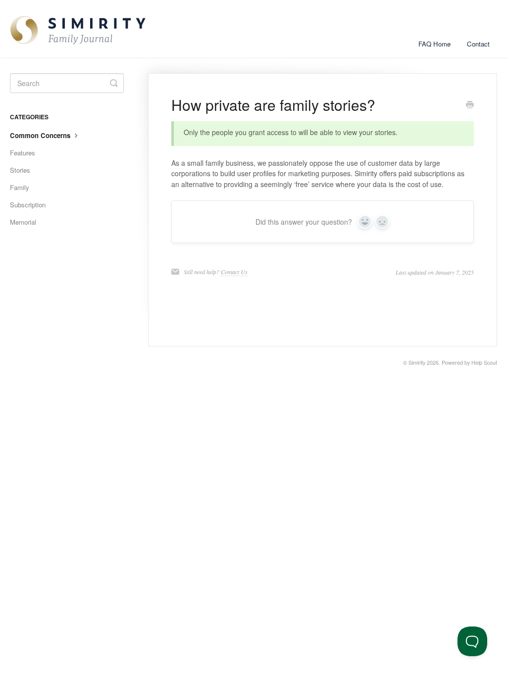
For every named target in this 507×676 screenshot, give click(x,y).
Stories (20, 170)
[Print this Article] (470, 105)
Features (22, 152)
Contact (478, 43)
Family (19, 187)
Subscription (28, 204)
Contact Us (234, 272)
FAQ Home (434, 43)
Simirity (416, 362)
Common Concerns (41, 135)
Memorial (23, 222)
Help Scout (484, 362)
